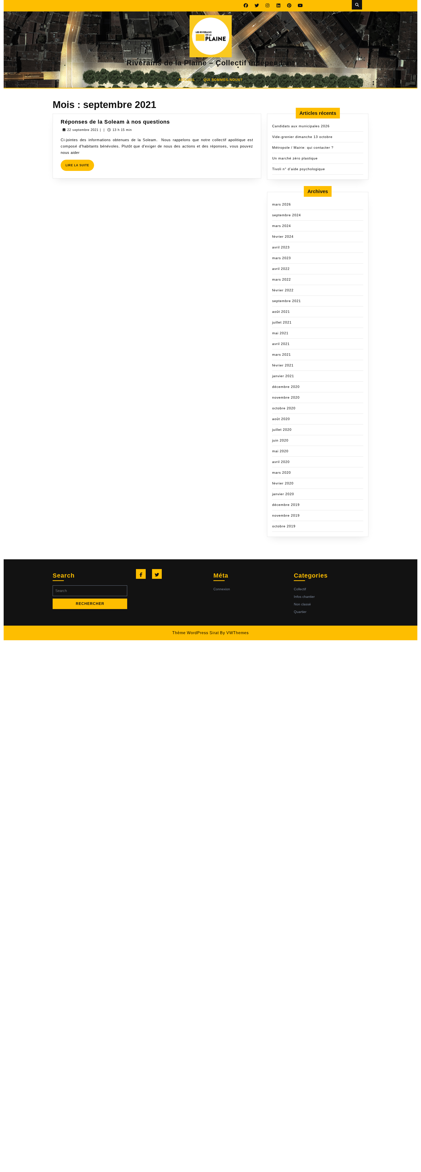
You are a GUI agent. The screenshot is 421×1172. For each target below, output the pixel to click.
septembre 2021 (286, 301)
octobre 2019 (284, 526)
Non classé (302, 604)
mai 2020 (280, 451)
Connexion (221, 589)
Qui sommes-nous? (223, 80)
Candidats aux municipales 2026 (301, 126)
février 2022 (283, 290)
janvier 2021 (283, 376)
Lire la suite (80, 167)
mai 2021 (280, 333)
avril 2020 (281, 462)
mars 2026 (281, 204)
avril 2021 (281, 344)
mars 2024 (281, 226)
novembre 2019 (286, 515)
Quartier (300, 612)
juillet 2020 (282, 430)
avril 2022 (281, 269)
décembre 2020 (286, 387)
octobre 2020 (284, 408)
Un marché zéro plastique (295, 158)
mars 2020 (281, 472)
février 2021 (283, 365)
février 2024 (283, 236)
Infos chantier (304, 597)
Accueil (186, 80)
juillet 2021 (282, 322)
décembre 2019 (286, 505)
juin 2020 (280, 440)
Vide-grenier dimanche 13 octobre (302, 137)
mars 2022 (281, 279)
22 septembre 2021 (82, 130)
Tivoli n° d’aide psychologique (298, 169)
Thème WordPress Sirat (195, 633)
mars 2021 (281, 354)
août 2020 (281, 419)
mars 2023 (281, 258)
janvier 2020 (283, 494)
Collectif (300, 589)
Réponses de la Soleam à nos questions (115, 122)
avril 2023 (281, 247)
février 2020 (283, 483)
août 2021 (281, 312)
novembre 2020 (286, 397)
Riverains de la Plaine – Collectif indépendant (210, 63)
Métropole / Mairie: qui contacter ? (303, 147)
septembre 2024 (286, 215)
